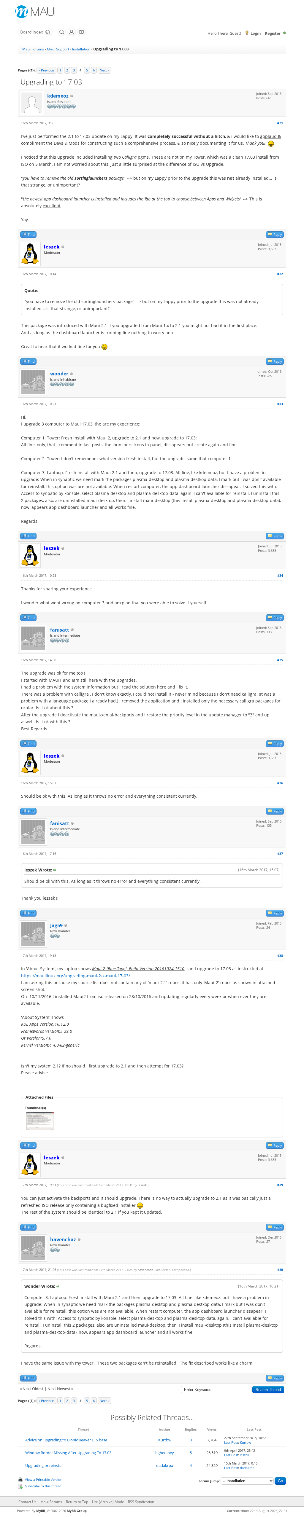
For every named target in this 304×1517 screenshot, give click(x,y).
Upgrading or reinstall (44, 1465)
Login (256, 33)
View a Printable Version (43, 1479)
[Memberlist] (71, 35)
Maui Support (58, 49)
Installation (81, 49)
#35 (280, 660)
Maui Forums (33, 49)
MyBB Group (77, 1510)
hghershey (164, 1452)
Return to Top (77, 1501)
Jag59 (56, 925)
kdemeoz (58, 96)
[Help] (81, 35)
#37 (280, 853)
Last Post (231, 1442)
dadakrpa (164, 1465)
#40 (280, 1269)
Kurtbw (164, 1440)
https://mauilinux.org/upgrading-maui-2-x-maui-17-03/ (75, 976)
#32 (280, 274)
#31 (280, 123)
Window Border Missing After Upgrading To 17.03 (68, 1452)
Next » (104, 70)
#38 (280, 955)
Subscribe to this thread (43, 1486)
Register (273, 33)
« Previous (46, 70)
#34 (280, 575)
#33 (280, 403)
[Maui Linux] (36, 11)
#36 (280, 783)
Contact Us (27, 1501)
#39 (280, 1185)
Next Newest (59, 1388)
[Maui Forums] (35, 35)
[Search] (61, 35)
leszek (142, 1185)
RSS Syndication (141, 1501)
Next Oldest (33, 1388)
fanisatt (59, 630)
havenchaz (63, 1239)
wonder (59, 373)
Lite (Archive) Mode (108, 1501)
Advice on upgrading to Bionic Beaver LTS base (66, 1440)
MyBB (40, 1510)
